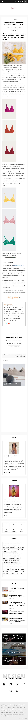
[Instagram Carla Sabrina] (4, 515)
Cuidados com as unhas (7, 549)
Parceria (11, 567)
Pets (4, 569)
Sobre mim (16, 571)
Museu (19, 562)
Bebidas (4, 545)
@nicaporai (13, 715)
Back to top (22, 718)
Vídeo (4, 575)
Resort (22, 569)
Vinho (21, 573)
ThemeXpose (13, 704)
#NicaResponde (6, 542)
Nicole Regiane (8, 304)
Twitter (13, 531)
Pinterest (6, 531)
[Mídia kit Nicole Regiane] (9, 472)
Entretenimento (16, 553)
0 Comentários (14, 30)
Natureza (5, 564)
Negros (10, 564)
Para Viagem (5, 567)
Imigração (5, 558)
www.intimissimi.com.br (10, 257)
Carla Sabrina (6, 547)
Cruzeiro (12, 547)
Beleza (9, 545)
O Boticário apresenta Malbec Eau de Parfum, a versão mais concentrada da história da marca (13, 660)
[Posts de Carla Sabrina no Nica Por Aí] (6, 515)
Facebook (6, 526)
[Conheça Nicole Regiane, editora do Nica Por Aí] (14, 448)
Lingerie (15, 19)
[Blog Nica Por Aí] (6, 472)
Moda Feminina (16, 560)
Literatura (18, 558)
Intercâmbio (11, 558)
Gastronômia (12, 556)
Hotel (18, 556)
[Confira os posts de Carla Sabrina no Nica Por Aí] (14, 491)
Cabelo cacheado (15, 545)
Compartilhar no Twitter (15, 343)
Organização (16, 564)
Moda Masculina (6, 562)
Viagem (17, 573)
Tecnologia (22, 571)
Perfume (16, 567)
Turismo (12, 573)
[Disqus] (14, 409)
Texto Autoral (6, 573)
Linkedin (21, 526)
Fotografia (5, 556)
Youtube (21, 531)
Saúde (11, 571)
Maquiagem (5, 560)
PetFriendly (22, 567)
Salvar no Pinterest (15, 346)
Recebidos (17, 569)
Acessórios (20, 542)
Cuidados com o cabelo (18, 549)
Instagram (14, 526)
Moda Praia (13, 562)
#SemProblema (13, 542)
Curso (11, 551)
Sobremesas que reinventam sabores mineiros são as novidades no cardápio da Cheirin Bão (17, 620)
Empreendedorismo (7, 553)
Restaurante (5, 571)
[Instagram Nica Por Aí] (4, 472)
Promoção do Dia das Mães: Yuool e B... (11, 384)
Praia (13, 569)
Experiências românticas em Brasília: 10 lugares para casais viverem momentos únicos (13, 653)
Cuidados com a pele (20, 547)
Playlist (8, 569)
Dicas (15, 551)
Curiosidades (5, 551)
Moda (10, 560)
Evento (22, 553)
